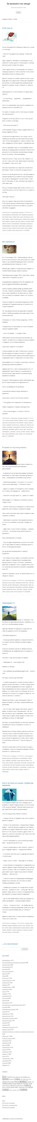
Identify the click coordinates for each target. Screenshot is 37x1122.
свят (25, 429)
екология (5, 978)
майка (10, 1083)
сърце (12, 769)
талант (28, 431)
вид (3, 217)
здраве (4, 994)
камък (26, 422)
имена (25, 219)
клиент (31, 422)
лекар (32, 219)
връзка (9, 758)
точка (7, 591)
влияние (4, 925)
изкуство (14, 418)
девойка (8, 760)
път (23, 1085)
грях (18, 217)
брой (29, 580)
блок (7, 420)
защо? (4, 991)
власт (7, 217)
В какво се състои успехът (14, 447)
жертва (23, 760)
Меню (18, 12)
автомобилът (6, 960)
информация (16, 927)
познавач (10, 427)
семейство (5, 1052)
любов (5, 1083)
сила (26, 228)
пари (29, 585)
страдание (23, 767)
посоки (23, 427)
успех (11, 591)
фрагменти (12, 434)
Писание (17, 765)
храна (10, 1090)
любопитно (5, 1014)
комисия (8, 425)
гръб (13, 582)
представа (14, 226)
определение (23, 585)
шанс (9, 932)
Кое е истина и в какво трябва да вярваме (17, 784)
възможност (15, 758)
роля (18, 228)
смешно (4, 1054)
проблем (25, 587)
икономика (5, 1003)
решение (9, 589)
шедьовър (29, 434)
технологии (5, 1058)
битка (27, 923)
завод (12, 219)
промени (11, 429)
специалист (5, 431)
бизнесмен (15, 214)
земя (23, 582)
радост (4, 1087)
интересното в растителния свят (12, 1005)
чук (24, 434)
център (20, 591)
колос (4, 425)
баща (17, 1077)
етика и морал (6, 980)
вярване (15, 925)
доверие (14, 760)
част (18, 1090)
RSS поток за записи (8, 1103)
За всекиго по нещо (18, 3)
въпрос (11, 1079)
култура (31, 582)
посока (23, 765)
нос (25, 425)
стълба (9, 230)
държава (31, 420)
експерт (28, 925)
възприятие (24, 758)
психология (15, 212)
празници (5, 1040)
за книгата (5, 989)
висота (30, 756)
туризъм (5, 1063)
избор (11, 762)
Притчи (4, 1045)
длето (26, 420)
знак (7, 762)
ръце (22, 228)
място (20, 1083)
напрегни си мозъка (8, 1027)
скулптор (29, 429)
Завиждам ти (8, 603)
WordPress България (8, 1107)
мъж (15, 1083)
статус (4, 230)
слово (14, 930)
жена (16, 1081)
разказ (21, 212)
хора (17, 230)
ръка (8, 1087)
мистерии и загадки (8, 1018)
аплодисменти (6, 214)
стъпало (30, 930)
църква (20, 769)
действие (19, 582)
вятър (20, 925)
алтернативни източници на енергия (13, 962)
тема (3, 591)
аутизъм (5, 969)
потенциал (22, 223)
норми (22, 425)
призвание (18, 587)
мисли (28, 927)
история (20, 418)
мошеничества (6, 1020)
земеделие (5, 996)
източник (24, 762)
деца (21, 217)
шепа (4, 436)
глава (14, 217)
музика (4, 1023)
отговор (27, 221)
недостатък (15, 425)
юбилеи (4, 1065)
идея (6, 927)
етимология (5, 982)
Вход (3, 1101)
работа (14, 228)
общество (5, 1036)
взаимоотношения (27, 214)
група (10, 582)
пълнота (5, 228)
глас (24, 925)
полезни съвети (7, 1038)
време (16, 420)
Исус (28, 219)
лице (32, 1081)
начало (12, 221)
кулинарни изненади (8, 1009)
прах (27, 427)
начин (25, 1083)
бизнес (4, 974)
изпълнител (12, 422)
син (26, 1087)
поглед (9, 223)
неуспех (17, 221)
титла (13, 230)
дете (30, 1079)
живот (7, 219)
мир (3, 221)
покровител (17, 427)
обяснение (15, 585)
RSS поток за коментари (9, 1105)
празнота (29, 223)
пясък (10, 228)
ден (27, 1079)
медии (10, 585)
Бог (20, 214)
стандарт (13, 431)
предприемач (6, 226)
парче (29, 425)
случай (10, 767)
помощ (8, 1085)
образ (23, 221)
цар (17, 434)
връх (10, 217)
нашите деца (6, 1029)
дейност (21, 420)
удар (6, 434)
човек (20, 434)
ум (3, 932)
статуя (18, 431)
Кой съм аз (7, 28)
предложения (10, 587)
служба (30, 228)
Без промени (8, 241)
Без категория (6, 971)
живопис (4, 985)
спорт (4, 1056)
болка (21, 1077)
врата (28, 1077)
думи (18, 760)
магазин (4, 585)
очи (30, 1083)
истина (23, 927)
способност (15, 767)
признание (21, 226)
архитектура (6, 965)
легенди (4, 1011)
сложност (19, 930)
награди (4, 1025)
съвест (8, 769)
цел (20, 230)
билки (4, 976)
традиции (5, 1061)
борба (12, 420)
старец (25, 589)
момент (7, 221)
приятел (9, 930)
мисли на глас (6, 1016)
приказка (5, 1043)
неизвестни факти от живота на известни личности (18, 1032)
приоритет (29, 226)
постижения (15, 223)
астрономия (6, 967)
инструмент (20, 422)
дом (8, 1082)
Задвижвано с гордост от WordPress (12, 1118)
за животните (6, 987)
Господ (9, 1077)
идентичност (18, 219)
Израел (4, 1000)
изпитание (17, 762)
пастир (12, 765)
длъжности (27, 217)
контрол (29, 762)
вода (25, 1077)
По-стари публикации (10, 944)
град (24, 1079)
